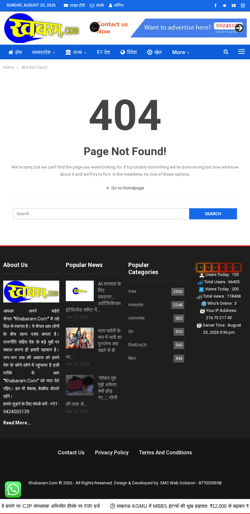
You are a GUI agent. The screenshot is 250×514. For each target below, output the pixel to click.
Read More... (17, 422)
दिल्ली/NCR (137, 345)
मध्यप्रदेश (41, 52)
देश (107, 52)
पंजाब (132, 291)
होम (18, 52)
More (178, 52)
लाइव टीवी (77, 5)
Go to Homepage (127, 187)
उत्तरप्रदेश (136, 318)
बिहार (132, 358)
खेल (158, 52)
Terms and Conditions (165, 452)
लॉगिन (118, 5)
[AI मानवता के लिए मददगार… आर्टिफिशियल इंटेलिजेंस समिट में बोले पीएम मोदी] (80, 291)
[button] (95, 27)
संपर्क (100, 5)
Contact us (71, 452)
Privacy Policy (112, 452)
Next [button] (239, 28)
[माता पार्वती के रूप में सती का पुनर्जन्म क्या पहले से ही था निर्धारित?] (80, 338)
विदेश (132, 52)
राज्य (77, 52)
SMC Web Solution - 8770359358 (190, 482)
